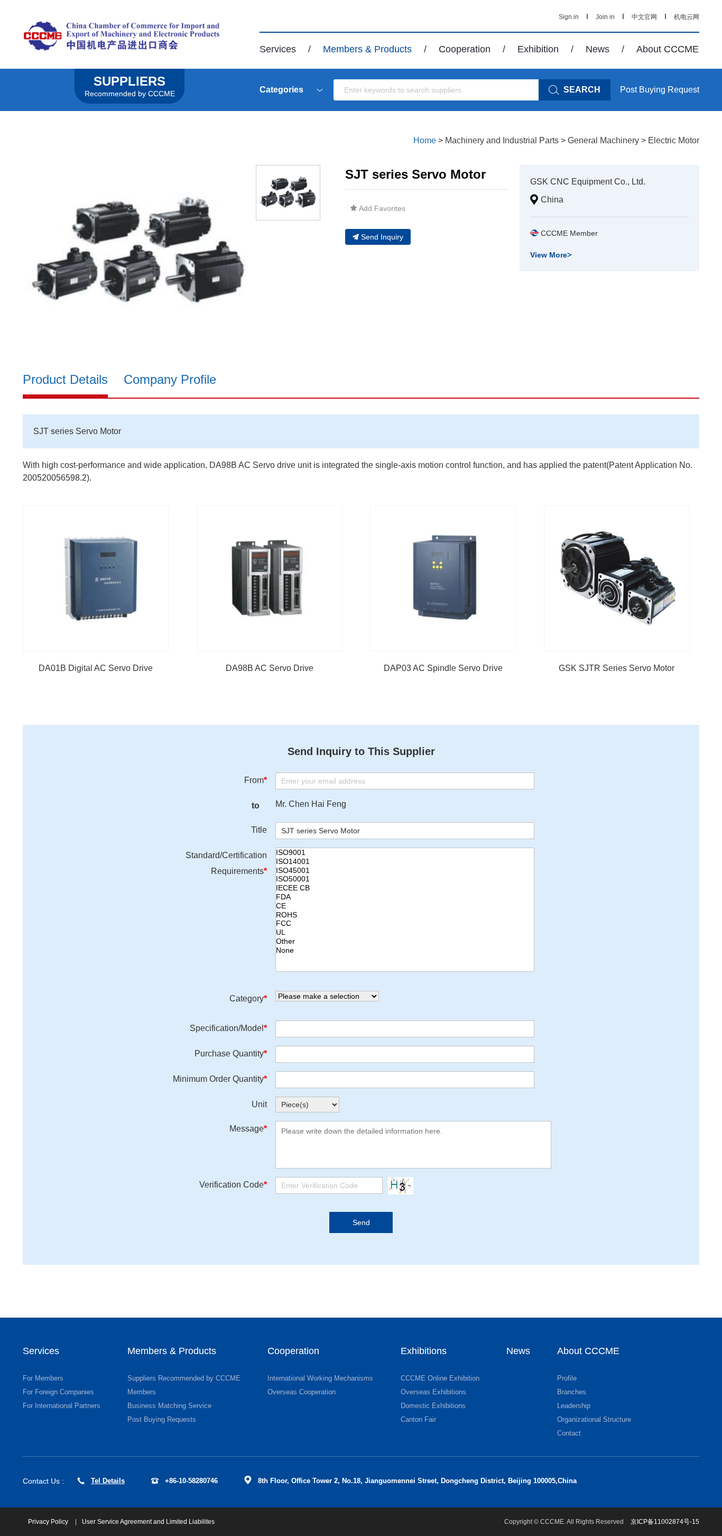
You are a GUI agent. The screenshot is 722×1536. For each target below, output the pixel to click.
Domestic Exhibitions (433, 1406)
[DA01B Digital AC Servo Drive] (96, 578)
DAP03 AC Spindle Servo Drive (443, 668)
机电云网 (686, 17)
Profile (567, 1378)
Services (278, 49)
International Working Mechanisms (320, 1378)
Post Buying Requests (161, 1419)
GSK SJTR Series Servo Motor (616, 668)
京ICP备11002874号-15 (665, 1521)
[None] (405, 950)
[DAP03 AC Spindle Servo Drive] (443, 578)
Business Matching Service (169, 1406)
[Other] (405, 941)
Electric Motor (673, 140)
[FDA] (405, 897)
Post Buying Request (659, 89)
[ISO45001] (405, 870)
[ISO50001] (405, 879)
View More (550, 255)
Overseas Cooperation (301, 1392)
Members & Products (367, 49)
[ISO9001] (405, 852)
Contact (569, 1433)
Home (424, 140)
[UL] (405, 932)
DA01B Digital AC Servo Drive (96, 668)
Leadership (573, 1406)
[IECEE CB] (405, 888)
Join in (605, 17)
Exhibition (538, 49)
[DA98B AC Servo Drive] (270, 578)
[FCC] (405, 923)
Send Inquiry (382, 237)
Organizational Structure (594, 1419)
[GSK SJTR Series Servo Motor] (617, 578)
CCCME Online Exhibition (440, 1378)
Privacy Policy (49, 1521)
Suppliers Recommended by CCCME (183, 1378)
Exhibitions (424, 1351)
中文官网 (644, 17)
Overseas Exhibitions (433, 1392)
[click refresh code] (398, 1185)
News (597, 49)
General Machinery (603, 140)
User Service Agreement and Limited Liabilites (148, 1521)
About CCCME (667, 49)
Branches (571, 1392)
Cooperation (464, 49)
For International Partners (61, 1406)
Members (141, 1392)
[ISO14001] (405, 861)
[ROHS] (405, 914)
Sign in (569, 17)
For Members (43, 1378)
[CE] (405, 906)
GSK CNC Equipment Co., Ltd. (587, 181)
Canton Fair (418, 1419)
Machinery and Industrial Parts (502, 140)
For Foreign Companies (58, 1392)
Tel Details (108, 1481)
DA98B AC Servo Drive (269, 668)
